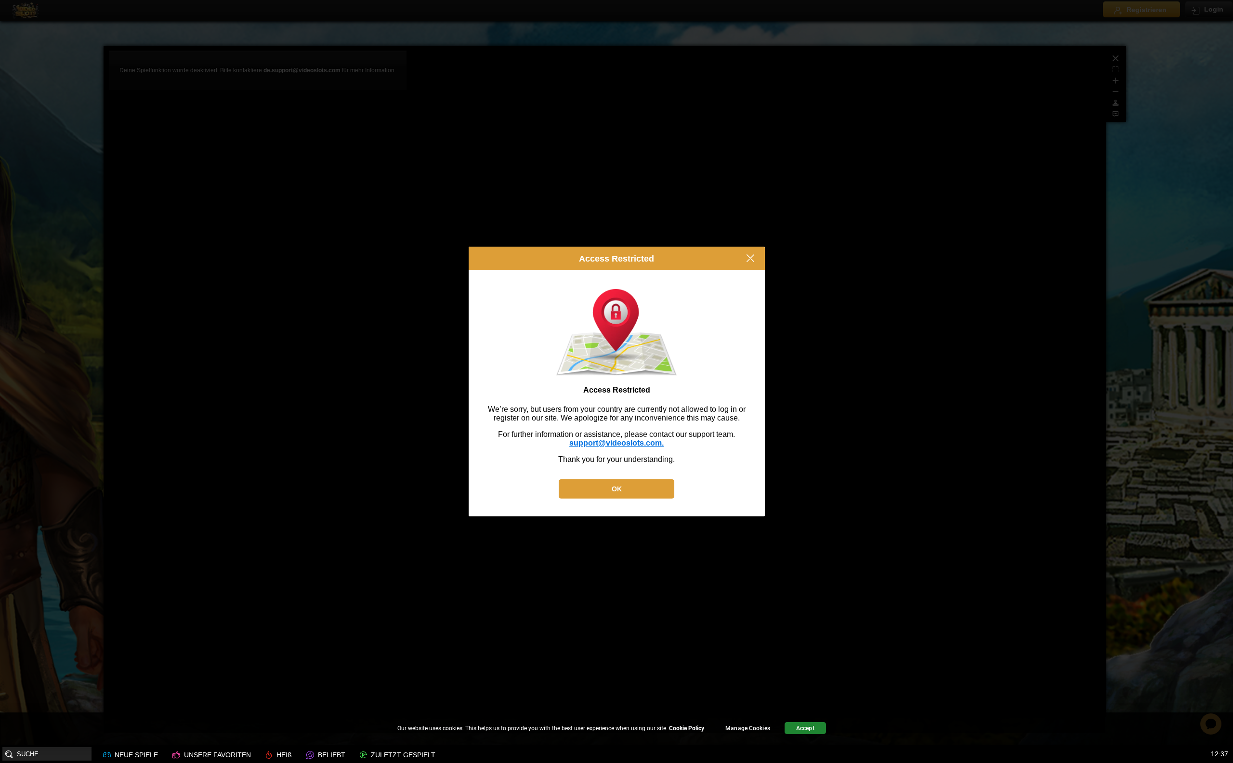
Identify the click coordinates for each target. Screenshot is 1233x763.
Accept (805, 728)
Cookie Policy (686, 728)
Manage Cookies (747, 728)
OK (617, 489)
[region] (616, 729)
